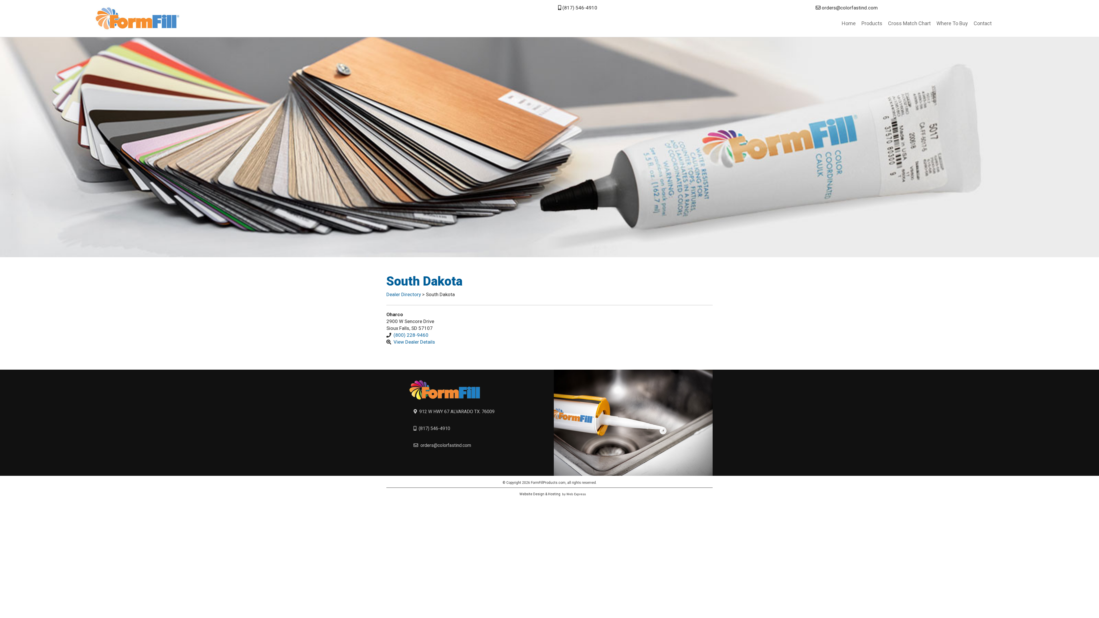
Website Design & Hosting (539, 494)
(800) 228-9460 (411, 335)
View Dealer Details (414, 342)
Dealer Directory (404, 294)
